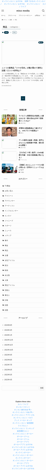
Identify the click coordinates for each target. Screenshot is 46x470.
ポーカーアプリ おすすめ (23, 444)
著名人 (7, 295)
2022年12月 (8, 340)
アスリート (9, 196)
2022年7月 (8, 365)
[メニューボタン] (2, 10)
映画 (6, 270)
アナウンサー (10, 201)
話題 (6, 32)
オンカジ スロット (23, 407)
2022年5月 (8, 375)
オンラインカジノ (33, 4)
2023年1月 (8, 335)
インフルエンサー (11, 211)
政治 (6, 265)
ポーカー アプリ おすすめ (23, 450)
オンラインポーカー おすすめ (23, 447)
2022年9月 (8, 355)
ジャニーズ (9, 221)
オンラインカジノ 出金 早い (23, 412)
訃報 (6, 300)
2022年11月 (8, 345)
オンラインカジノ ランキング (23, 428)
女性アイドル (10, 260)
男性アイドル (10, 285)
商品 (6, 250)
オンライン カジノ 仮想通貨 (23, 423)
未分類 (7, 275)
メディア (8, 235)
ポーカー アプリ (23, 442)
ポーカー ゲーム (23, 436)
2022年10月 (8, 350)
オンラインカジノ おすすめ (14, 4)
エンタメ (8, 216)
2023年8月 (8, 325)
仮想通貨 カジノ (23, 431)
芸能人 (7, 290)
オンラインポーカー (23, 452)
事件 (6, 240)
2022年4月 (8, 380)
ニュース (8, 230)
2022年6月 (8, 370)
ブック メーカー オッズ (23, 420)
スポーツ (8, 226)
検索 (41, 388)
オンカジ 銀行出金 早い (23, 410)
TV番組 (7, 186)
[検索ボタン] (43, 10)
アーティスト (10, 206)
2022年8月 (8, 360)
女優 (6, 255)
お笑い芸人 (9, 191)
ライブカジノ (23, 426)
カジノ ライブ (23, 404)
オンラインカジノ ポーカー (23, 434)
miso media (23, 11)
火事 (6, 280)
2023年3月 (8, 330)
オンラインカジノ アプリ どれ (23, 415)
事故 (6, 245)
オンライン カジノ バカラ (23, 418)
